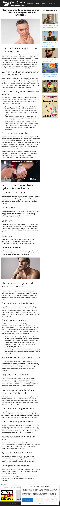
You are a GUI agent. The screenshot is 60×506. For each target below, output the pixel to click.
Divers (50, 3)
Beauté (43, 3)
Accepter (27, 500)
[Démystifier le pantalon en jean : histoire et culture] (50, 68)
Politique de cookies (39, 503)
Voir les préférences (51, 500)
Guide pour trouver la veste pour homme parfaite (15, 487)
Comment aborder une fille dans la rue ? (13, 486)
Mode (37, 3)
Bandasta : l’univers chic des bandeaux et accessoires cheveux (49, 44)
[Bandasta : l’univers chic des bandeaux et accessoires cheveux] (50, 36)
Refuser (39, 500)
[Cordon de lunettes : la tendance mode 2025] (50, 53)
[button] (57, 486)
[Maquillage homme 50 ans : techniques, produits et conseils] (50, 19)
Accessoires (29, 3)
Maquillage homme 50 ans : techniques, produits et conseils (50, 27)
